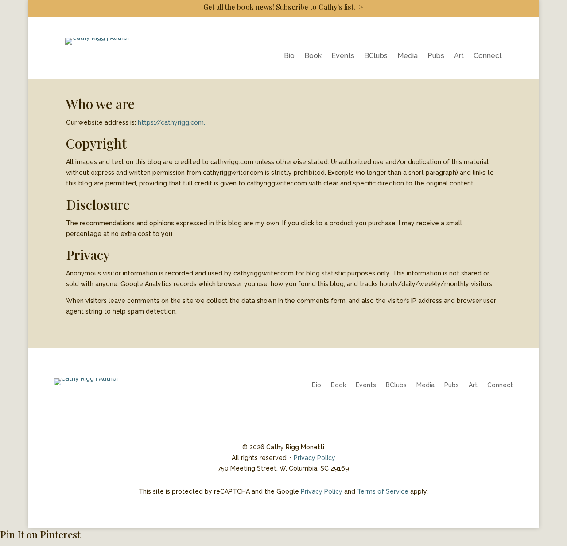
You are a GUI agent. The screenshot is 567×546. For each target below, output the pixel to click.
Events (342, 56)
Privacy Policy (314, 457)
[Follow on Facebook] (470, 411)
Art (459, 56)
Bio (289, 56)
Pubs (435, 56)
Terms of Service (382, 491)
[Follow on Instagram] (488, 411)
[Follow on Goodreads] (506, 411)
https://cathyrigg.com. (171, 122)
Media (407, 56)
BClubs (376, 56)
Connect (488, 56)
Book (313, 56)
